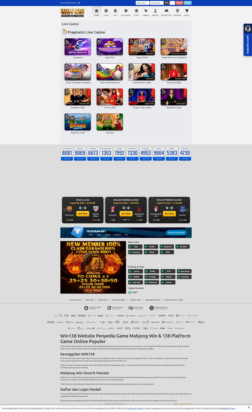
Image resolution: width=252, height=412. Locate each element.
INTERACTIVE (166, 15)
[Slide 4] (128, 220)
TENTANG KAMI (75, 302)
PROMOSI (177, 15)
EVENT (187, 15)
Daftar (188, 3)
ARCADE (155, 15)
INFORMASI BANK (118, 302)
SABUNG (146, 15)
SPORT (136, 15)
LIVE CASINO (126, 15)
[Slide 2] (125, 220)
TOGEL (106, 15)
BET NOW (82, 214)
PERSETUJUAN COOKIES (174, 302)
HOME (96, 15)
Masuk (179, 3)
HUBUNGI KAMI (135, 302)
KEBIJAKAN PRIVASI (153, 302)
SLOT (116, 15)
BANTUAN (89, 302)
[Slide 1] (123, 220)
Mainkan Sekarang (176, 232)
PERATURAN (102, 302)
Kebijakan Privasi (228, 408)
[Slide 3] (126, 220)
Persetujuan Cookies (135, 408)
